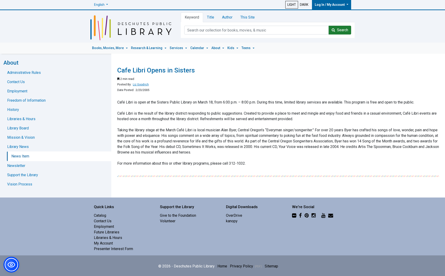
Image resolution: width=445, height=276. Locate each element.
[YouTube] (323, 215)
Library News (18, 146)
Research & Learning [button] (147, 48)
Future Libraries (106, 232)
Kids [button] (231, 48)
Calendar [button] (197, 48)
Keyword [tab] (192, 17)
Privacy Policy (246, 266)
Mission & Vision (21, 137)
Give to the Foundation (178, 215)
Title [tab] (210, 17)
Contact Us (16, 82)
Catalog (100, 215)
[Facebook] (300, 215)
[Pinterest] (307, 215)
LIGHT (291, 4)
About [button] (216, 48)
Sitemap (271, 266)
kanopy (232, 221)
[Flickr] (294, 215)
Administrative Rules (24, 72)
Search (341, 30)
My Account (103, 243)
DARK (304, 4)
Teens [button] (246, 48)
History (13, 109)
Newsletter (16, 165)
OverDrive (234, 215)
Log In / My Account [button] (330, 4)
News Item (20, 156)
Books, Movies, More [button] (108, 48)
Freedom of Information (26, 100)
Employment (17, 91)
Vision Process (19, 184)
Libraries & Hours (21, 119)
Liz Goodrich (141, 84)
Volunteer (167, 221)
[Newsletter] (330, 215)
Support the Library (22, 175)
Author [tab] (227, 17)
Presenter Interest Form (113, 249)
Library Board (18, 128)
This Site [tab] (247, 17)
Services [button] (177, 48)
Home (222, 266)
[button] (101, 4)
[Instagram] (314, 215)
